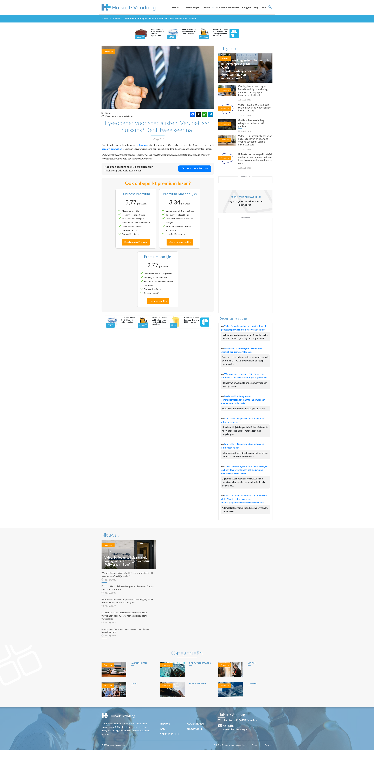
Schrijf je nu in (170, 734)
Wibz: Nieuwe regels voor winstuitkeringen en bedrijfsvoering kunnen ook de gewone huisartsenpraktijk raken (244, 470)
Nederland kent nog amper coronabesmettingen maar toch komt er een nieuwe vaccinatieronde (243, 400)
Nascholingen (192, 7)
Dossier (206, 7)
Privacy (255, 745)
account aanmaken (112, 148)
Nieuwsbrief (195, 728)
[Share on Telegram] (210, 114)
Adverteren (195, 723)
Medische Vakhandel (227, 7)
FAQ (162, 728)
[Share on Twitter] (198, 114)
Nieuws (176, 7)
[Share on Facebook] (192, 114)
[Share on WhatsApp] (204, 114)
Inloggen (246, 7)
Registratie (260, 7)
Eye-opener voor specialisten (119, 116)
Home (105, 18)
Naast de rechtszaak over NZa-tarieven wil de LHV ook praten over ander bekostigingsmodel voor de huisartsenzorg (244, 499)
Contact (268, 745)
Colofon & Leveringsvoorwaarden (229, 745)
